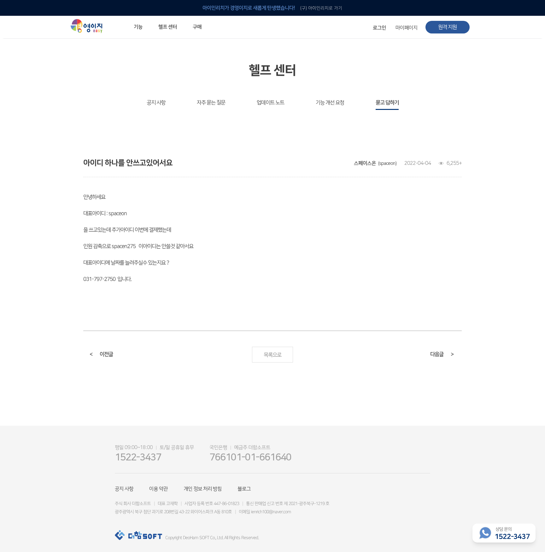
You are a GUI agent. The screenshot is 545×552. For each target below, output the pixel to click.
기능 (138, 27)
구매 (197, 27)
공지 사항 (156, 102)
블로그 (244, 489)
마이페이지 (407, 28)
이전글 (101, 354)
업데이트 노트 (270, 102)
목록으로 (272, 355)
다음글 (442, 354)
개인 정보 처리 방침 (203, 489)
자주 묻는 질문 (211, 102)
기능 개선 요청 (330, 102)
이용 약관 (158, 489)
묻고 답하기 (387, 102)
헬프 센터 (167, 27)
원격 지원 (447, 27)
